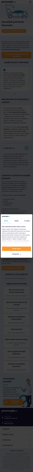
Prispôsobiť (15, 254)
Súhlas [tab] (6, 221)
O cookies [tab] (27, 221)
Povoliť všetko (16, 248)
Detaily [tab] (17, 221)
